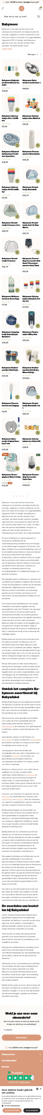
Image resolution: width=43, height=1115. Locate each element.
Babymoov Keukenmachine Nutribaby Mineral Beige (30, 370)
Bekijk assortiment (3, 8)
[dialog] (21, 1100)
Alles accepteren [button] (12, 1110)
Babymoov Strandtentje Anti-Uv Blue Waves (30, 225)
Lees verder (16, 1103)
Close (21, 1055)
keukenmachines (8, 726)
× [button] (40, 1089)
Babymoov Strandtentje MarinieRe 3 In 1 (31, 406)
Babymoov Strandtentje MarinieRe (30, 188)
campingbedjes (7, 799)
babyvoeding (7, 740)
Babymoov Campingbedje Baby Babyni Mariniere (10, 334)
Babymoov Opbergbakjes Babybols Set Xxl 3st (31, 299)
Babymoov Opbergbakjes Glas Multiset (31, 117)
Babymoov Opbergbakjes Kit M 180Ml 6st (10, 189)
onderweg (6, 797)
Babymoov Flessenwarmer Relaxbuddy (31, 153)
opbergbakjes (36, 740)
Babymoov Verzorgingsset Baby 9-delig (11, 476)
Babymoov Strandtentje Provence (10, 260)
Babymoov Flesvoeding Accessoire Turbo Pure (30, 477)
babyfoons (31, 775)
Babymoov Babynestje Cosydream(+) (31, 82)
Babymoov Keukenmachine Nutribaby (10, 369)
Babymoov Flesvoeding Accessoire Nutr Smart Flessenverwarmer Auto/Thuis (31, 262)
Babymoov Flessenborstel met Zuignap (10, 405)
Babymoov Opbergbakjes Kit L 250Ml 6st (10, 118)
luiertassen (20, 799)
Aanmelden (21, 1037)
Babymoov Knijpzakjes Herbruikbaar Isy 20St (11, 83)
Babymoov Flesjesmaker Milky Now (30, 333)
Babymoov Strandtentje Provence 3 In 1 (11, 224)
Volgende (27, 496)
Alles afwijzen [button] (32, 1110)
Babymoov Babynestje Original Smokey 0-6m (10, 441)
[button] (21, 1105)
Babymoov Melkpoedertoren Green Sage (10, 298)
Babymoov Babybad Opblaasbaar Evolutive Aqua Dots (10, 154)
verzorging (16, 756)
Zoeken (38, 16)
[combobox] (37, 1089)
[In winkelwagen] (17, 74)
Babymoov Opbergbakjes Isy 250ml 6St (31, 440)
